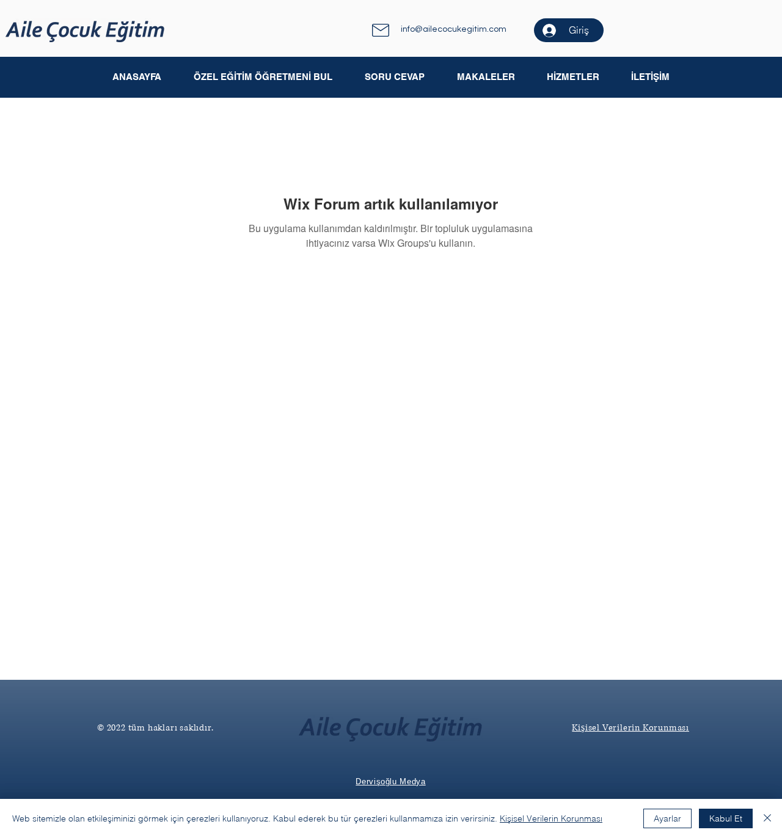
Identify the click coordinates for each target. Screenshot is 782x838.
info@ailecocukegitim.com (453, 29)
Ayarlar (667, 818)
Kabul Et (725, 818)
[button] (485, 77)
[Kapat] (767, 818)
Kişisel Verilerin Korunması (551, 818)
